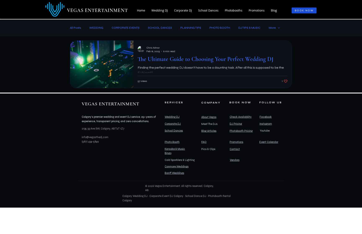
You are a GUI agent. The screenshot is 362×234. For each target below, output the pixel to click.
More (272, 28)
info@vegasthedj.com (95, 137)
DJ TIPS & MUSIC (249, 28)
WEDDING (96, 28)
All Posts (75, 28)
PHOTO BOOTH (219, 28)
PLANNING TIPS (190, 28)
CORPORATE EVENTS (126, 28)
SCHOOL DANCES (160, 28)
